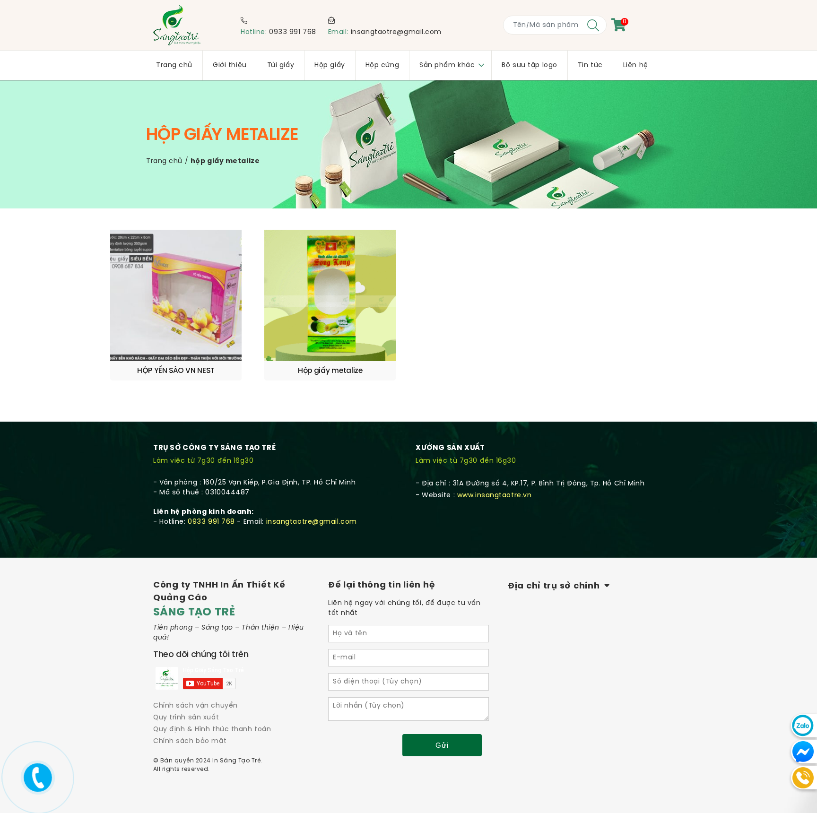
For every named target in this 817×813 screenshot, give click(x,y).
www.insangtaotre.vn (494, 495)
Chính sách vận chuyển (195, 705)
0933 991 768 (292, 32)
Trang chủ (164, 161)
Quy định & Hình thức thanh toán (212, 729)
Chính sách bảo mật (189, 741)
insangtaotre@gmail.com (396, 32)
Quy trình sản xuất (186, 717)
